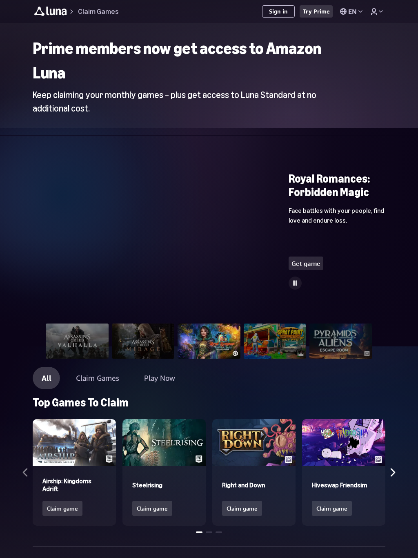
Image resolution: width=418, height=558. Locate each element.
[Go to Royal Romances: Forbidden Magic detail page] (209, 246)
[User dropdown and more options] (377, 11)
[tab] (77, 341)
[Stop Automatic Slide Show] (295, 283)
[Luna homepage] (50, 12)
